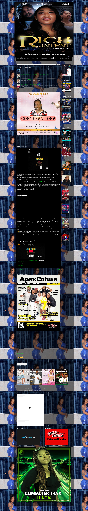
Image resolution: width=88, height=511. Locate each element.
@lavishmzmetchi (21, 388)
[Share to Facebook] (42, 260)
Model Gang (67, 58)
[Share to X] (41, 260)
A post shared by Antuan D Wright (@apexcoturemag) (30, 424)
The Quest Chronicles (26, 58)
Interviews (33, 58)
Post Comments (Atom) (25, 271)
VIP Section (39, 59)
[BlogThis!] (40, 260)
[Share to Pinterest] (43, 260)
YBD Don (41, 181)
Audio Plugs (19, 58)
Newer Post (19, 269)
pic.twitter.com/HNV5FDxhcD (36, 390)
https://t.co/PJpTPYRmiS (27, 390)
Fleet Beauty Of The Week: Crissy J (26, 79)
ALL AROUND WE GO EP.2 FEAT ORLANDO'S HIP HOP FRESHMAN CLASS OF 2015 (34, 74)
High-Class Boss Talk (32, 59)
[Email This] (39, 260)
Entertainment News (44, 58)
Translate (24, 365)
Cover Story (18, 59)
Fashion (55, 58)
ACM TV (37, 58)
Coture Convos (61, 58)
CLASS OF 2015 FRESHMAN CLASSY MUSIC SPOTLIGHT (30, 84)
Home (38, 269)
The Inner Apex (24, 59)
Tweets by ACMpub (20, 353)
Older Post (57, 269)
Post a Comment (20, 265)
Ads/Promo (51, 58)
